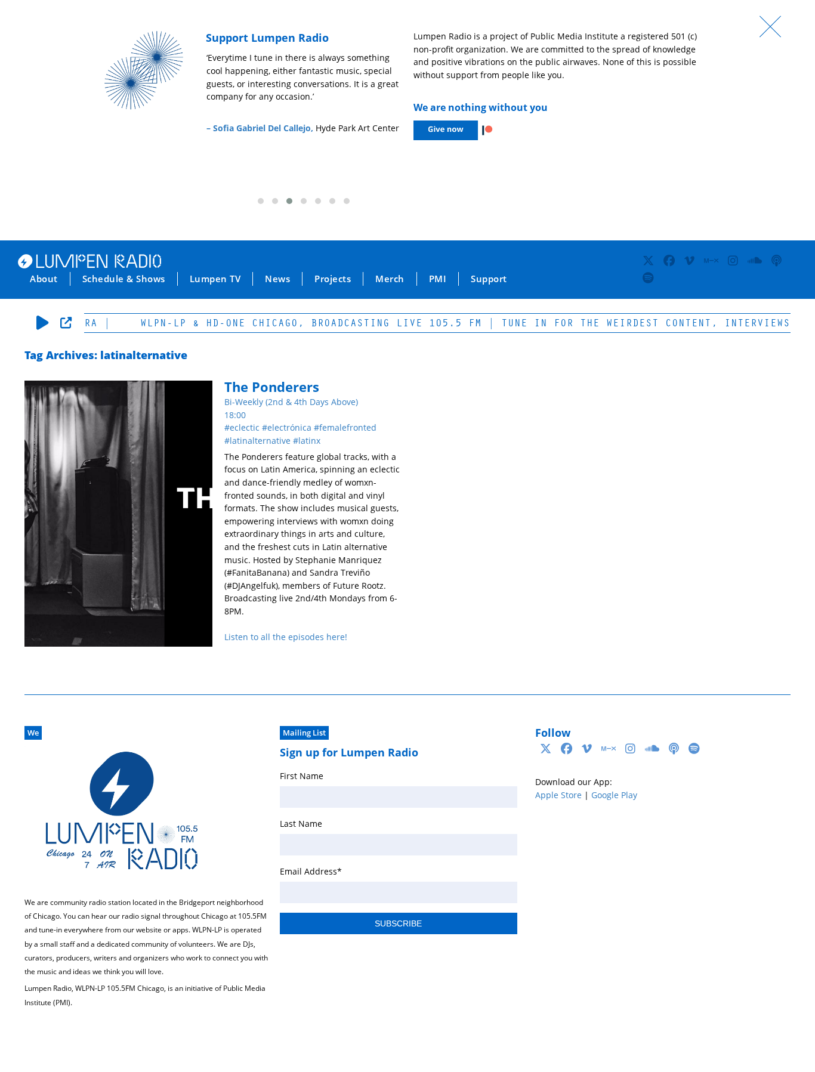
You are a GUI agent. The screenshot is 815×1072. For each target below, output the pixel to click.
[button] (261, 201)
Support (489, 279)
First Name (301, 775)
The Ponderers (271, 387)
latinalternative (260, 440)
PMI (438, 279)
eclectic (245, 427)
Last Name (301, 823)
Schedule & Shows (123, 279)
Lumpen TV (215, 279)
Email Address (311, 871)
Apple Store (558, 795)
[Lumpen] (89, 264)
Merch (390, 279)
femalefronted (347, 427)
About (44, 279)
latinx (309, 440)
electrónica (289, 427)
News (277, 279)
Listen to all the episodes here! (285, 636)
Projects (332, 279)
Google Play (614, 795)
